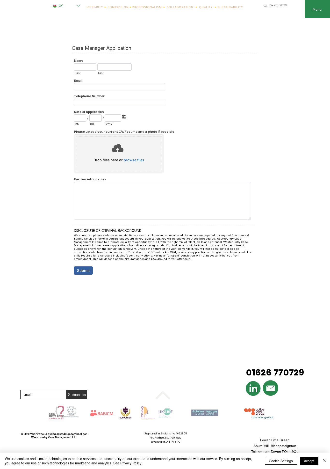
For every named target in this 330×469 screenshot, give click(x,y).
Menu (317, 9)
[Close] (324, 460)
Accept (309, 460)
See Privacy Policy (127, 463)
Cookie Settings (281, 460)
